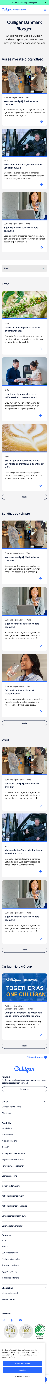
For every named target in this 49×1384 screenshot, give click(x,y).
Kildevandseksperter (11, 1293)
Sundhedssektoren (10, 1252)
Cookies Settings (22, 1376)
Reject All (23, 1370)
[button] (37, 1057)
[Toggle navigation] (44, 9)
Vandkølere (7, 1128)
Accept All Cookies (22, 1363)
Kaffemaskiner (8, 1134)
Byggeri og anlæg (9, 1271)
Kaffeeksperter (8, 1299)
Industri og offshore (10, 1277)
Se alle (24, 496)
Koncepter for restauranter (13, 1153)
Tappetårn (6, 1147)
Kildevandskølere (9, 1140)
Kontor (5, 1240)
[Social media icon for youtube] (20, 1320)
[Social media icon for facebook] (4, 1320)
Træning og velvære (10, 1265)
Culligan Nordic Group (11, 1106)
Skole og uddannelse (11, 1259)
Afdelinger (6, 1113)
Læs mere (41, 349)
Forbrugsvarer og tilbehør (13, 1166)
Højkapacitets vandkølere (13, 1159)
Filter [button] (6, 268)
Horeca (5, 1246)
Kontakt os (24, 1089)
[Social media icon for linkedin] (12, 1320)
